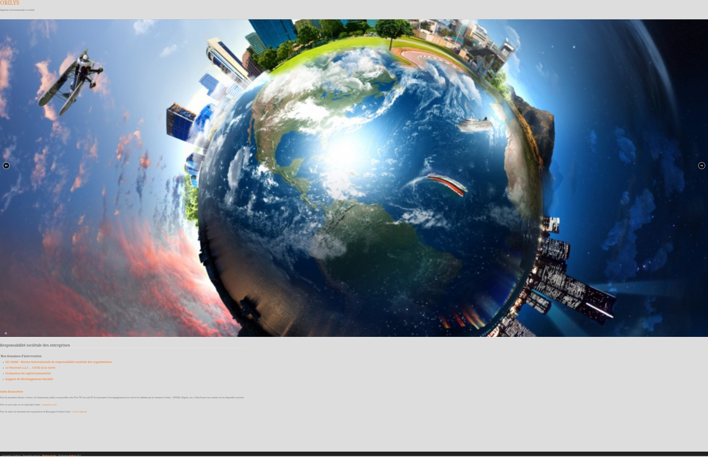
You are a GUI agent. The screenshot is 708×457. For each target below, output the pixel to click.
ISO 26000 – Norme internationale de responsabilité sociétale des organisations (59, 362)
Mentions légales (49, 455)
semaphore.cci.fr (49, 404)
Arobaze (72, 455)
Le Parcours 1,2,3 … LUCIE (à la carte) (30, 367)
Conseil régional (79, 411)
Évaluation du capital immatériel (28, 373)
